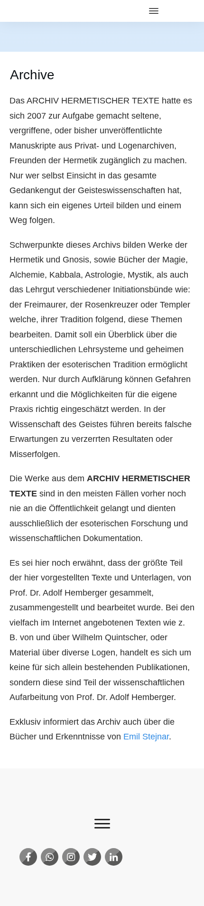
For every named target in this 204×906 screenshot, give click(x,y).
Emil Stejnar (146, 736)
